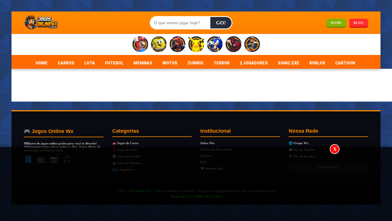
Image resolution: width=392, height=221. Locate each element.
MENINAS (142, 63)
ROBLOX (317, 63)
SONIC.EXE (288, 63)
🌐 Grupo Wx (298, 143)
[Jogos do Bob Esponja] (159, 44)
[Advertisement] (196, 184)
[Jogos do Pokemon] (196, 44)
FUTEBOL (114, 63)
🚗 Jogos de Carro (125, 143)
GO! (221, 23)
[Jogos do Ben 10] (233, 44)
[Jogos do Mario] (140, 44)
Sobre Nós (207, 143)
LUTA (89, 63)
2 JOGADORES (254, 63)
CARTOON (345, 63)
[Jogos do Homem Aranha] (177, 44)
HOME (336, 22)
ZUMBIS (195, 63)
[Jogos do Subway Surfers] (252, 44)
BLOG (359, 22)
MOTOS (169, 63)
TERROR (222, 63)
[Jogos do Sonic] (215, 44)
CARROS (66, 63)
